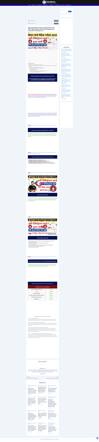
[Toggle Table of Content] (55, 63)
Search (70, 11)
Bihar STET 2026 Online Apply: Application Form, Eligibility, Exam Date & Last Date (66, 86)
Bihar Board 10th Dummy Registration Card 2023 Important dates (37, 68)
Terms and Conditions (48, 439)
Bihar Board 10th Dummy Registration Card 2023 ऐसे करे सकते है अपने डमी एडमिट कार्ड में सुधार (39, 70)
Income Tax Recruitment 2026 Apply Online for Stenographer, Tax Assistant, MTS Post (66, 60)
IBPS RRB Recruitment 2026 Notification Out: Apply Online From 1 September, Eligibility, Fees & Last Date (42, 389)
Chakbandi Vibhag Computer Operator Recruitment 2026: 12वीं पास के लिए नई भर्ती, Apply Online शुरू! (52, 429)
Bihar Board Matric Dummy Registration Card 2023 (35, 64)
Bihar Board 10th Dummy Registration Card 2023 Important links (37, 71)
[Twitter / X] (42, 373)
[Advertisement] (42, 14)
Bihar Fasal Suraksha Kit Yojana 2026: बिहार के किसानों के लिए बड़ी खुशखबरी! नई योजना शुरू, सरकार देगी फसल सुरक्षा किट (42, 428)
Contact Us (57, 439)
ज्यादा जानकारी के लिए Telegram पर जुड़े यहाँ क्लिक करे (35, 72)
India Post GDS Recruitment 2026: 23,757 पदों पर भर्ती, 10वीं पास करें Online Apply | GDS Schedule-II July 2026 (32, 390)
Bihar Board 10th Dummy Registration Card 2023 (35, 67)
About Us (53, 439)
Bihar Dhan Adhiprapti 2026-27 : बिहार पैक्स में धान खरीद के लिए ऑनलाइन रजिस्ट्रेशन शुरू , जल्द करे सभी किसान (42, 401)
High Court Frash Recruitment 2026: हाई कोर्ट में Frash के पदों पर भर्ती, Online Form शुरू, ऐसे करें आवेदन (52, 415)
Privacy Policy (42, 439)
